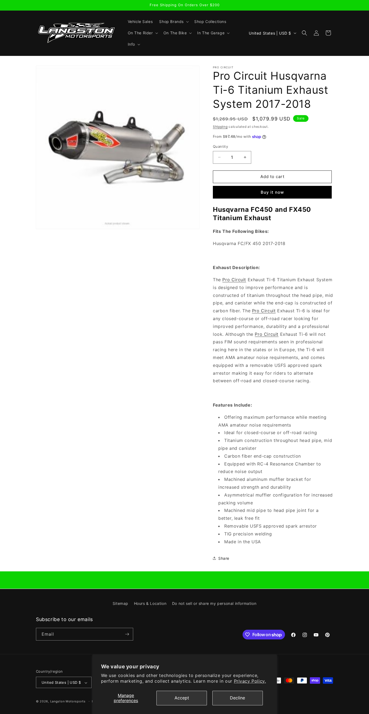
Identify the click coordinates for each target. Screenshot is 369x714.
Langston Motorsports (68, 701)
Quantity (220, 146)
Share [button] (223, 558)
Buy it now (272, 192)
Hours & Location (150, 603)
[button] (173, 21)
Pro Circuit (234, 279)
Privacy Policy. (250, 681)
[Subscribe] (127, 634)
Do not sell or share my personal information (214, 603)
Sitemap (120, 603)
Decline (237, 697)
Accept (182, 697)
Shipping (220, 127)
